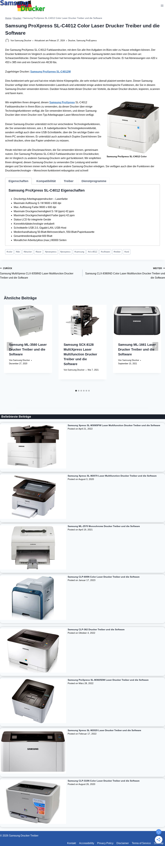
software (105, 252)
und (126, 252)
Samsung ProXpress (62, 102)
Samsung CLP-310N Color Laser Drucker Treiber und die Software (104, 780)
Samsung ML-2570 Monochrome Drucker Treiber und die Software (104, 526)
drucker (28, 252)
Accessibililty (86, 843)
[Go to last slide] (10, 346)
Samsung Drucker (23, 40)
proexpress (51, 252)
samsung (79, 252)
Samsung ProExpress (86, 40)
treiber (117, 252)
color (9, 252)
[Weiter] (155, 346)
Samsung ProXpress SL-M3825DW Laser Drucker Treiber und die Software (108, 680)
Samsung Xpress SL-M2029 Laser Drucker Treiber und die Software (104, 730)
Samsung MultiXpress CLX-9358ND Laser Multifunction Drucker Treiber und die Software (36, 273)
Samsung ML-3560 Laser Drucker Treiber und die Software (28, 349)
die (18, 252)
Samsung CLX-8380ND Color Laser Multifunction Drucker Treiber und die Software (125, 273)
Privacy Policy (105, 843)
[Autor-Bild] (7, 41)
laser (38, 252)
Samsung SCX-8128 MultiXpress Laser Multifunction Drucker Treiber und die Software (80, 354)
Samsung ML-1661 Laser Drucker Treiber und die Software (137, 349)
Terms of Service (141, 843)
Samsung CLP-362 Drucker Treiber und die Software (96, 629)
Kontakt (71, 843)
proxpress (65, 252)
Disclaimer (122, 843)
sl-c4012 (92, 252)
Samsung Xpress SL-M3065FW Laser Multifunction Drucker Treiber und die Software (114, 425)
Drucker (71, 40)
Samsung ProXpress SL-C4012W (50, 71)
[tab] (18, 181)
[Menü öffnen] (162, 5)
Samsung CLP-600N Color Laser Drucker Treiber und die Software (104, 576)
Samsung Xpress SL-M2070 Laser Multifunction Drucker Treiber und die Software (112, 475)
